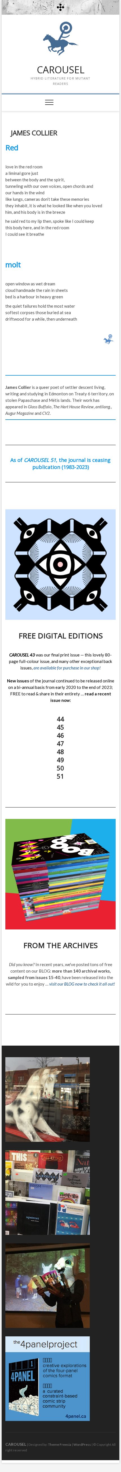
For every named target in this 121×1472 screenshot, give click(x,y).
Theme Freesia (59, 1444)
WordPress (82, 1444)
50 (60, 768)
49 (60, 759)
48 (60, 751)
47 (60, 743)
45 (60, 727)
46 (60, 735)
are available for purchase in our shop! (67, 667)
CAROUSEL (60, 70)
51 (60, 776)
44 (60, 719)
